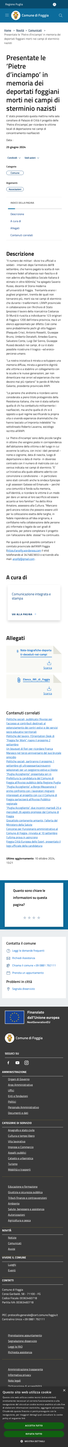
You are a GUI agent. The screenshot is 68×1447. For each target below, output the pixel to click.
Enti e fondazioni (18, 1096)
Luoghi (12, 1265)
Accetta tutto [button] (34, 1425)
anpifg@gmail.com (24, 559)
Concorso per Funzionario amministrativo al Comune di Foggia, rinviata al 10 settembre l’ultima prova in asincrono (32, 833)
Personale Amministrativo (23, 1107)
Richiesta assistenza (20, 1352)
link (23, 1418)
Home (7, 30)
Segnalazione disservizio (22, 1341)
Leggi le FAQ (15, 1346)
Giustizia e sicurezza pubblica (25, 1192)
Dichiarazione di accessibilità (25, 1386)
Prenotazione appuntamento (25, 1335)
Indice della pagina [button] (22, 203)
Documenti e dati (18, 1113)
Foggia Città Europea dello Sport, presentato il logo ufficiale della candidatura (33, 843)
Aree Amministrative (20, 1085)
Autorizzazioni (16, 1215)
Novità (20, 30)
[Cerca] (61, 15)
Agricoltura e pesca (19, 1220)
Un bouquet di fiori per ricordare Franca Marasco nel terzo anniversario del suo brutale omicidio (33, 753)
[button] (34, 1441)
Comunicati (35, 30)
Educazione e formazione (22, 1186)
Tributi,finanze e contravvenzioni (27, 1198)
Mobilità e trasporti (19, 1169)
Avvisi (11, 1249)
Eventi (12, 1270)
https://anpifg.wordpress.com (24, 550)
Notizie (12, 1237)
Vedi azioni (30, 158)
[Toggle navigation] (7, 15)
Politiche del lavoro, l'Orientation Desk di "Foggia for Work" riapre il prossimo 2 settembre (30, 740)
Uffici (11, 1090)
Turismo (12, 1164)
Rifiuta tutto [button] (34, 1433)
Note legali (14, 1380)
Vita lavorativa (16, 1141)
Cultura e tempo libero (21, 1136)
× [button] (64, 1390)
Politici (12, 1101)
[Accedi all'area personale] (54, 4)
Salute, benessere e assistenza (26, 1209)
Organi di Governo (18, 1079)
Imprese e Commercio (20, 1147)
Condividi (12, 158)
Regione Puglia (14, 4)
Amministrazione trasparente (25, 1369)
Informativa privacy (19, 1375)
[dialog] (34, 1417)
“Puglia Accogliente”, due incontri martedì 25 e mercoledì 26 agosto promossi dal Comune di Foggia (33, 812)
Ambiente (14, 1203)
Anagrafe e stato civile (21, 1130)
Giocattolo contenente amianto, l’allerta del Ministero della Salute (32, 822)
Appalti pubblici (17, 1152)
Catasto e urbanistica (20, 1158)
